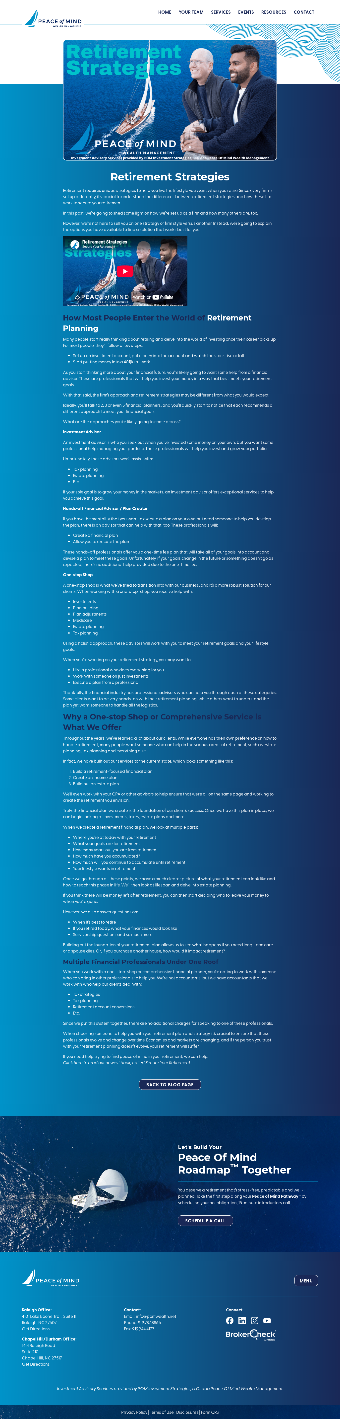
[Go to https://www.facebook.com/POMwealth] (229, 1320)
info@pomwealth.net (156, 1316)
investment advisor (87, 442)
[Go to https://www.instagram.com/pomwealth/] (254, 1320)
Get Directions (36, 1328)
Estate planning (88, 626)
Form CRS (210, 1412)
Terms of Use (162, 1412)
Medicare (82, 620)
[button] (170, 1084)
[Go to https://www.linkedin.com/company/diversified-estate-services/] (242, 1320)
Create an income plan (95, 777)
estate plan (107, 783)
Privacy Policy (134, 1412)
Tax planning (85, 632)
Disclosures (187, 1412)
